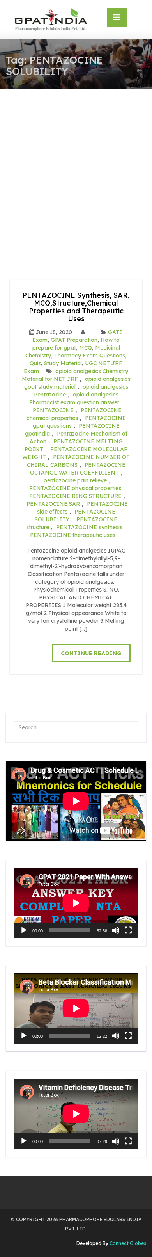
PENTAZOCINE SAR (53, 503)
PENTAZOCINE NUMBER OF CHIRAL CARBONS (78, 460)
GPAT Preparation (74, 339)
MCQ (85, 347)
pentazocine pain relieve (75, 480)
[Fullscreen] (128, 930)
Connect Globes (127, 1243)
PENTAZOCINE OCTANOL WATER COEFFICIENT (77, 468)
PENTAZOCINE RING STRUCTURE (75, 496)
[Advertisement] (76, 168)
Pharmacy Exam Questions (89, 355)
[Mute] (116, 930)
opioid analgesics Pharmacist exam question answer (74, 398)
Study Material (63, 363)
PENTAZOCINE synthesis (89, 527)
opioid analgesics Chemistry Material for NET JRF (75, 375)
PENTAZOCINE (53, 410)
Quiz (35, 363)
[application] (76, 903)
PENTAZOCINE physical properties (75, 488)
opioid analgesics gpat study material (77, 382)
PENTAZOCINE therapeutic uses (72, 535)
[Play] (24, 930)
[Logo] (50, 19)
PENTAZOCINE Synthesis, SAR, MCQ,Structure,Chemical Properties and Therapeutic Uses (76, 307)
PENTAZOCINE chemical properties (74, 414)
